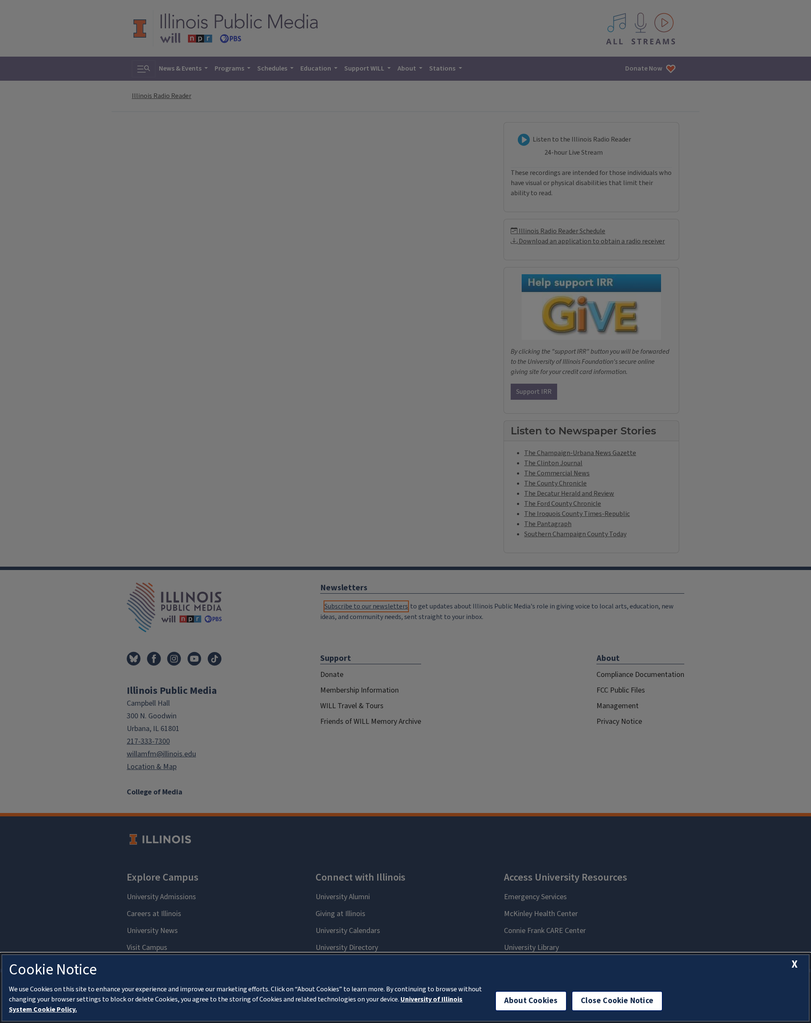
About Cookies (531, 1001)
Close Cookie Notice (617, 1001)
